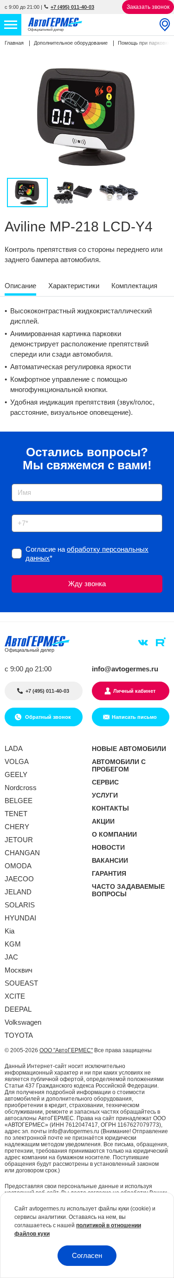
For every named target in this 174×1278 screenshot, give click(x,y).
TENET (16, 814)
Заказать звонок (148, 7)
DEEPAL (18, 1009)
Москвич (18, 970)
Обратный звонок (47, 717)
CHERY (17, 827)
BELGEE (18, 801)
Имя (16, 480)
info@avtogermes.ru (125, 669)
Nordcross (21, 787)
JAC (11, 957)
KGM (13, 944)
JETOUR (19, 840)
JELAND (18, 892)
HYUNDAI (20, 918)
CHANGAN (22, 853)
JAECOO (19, 879)
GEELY (16, 774)
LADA (14, 748)
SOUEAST (21, 983)
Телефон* (22, 511)
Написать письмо (134, 717)
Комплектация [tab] (134, 286)
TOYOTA (19, 1035)
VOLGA (17, 761)
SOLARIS (20, 905)
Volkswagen (23, 1022)
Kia (9, 931)
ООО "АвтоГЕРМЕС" (66, 1050)
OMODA (18, 866)
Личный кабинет (134, 691)
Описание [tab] (20, 286)
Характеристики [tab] (73, 286)
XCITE (15, 996)
